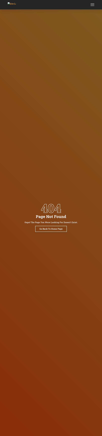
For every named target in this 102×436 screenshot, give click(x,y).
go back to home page (51, 228)
